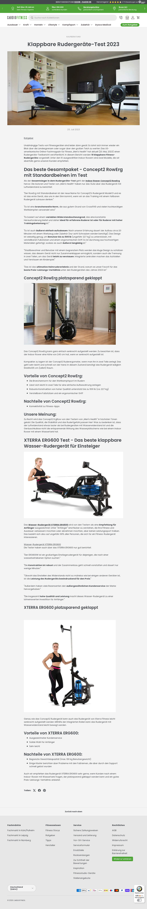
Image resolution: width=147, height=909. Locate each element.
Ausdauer (12, 24)
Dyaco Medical (103, 24)
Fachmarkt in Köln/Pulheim (20, 830)
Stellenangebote (81, 878)
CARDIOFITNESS (19, 900)
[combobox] (72, 18)
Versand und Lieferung (84, 835)
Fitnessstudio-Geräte (84, 873)
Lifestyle (52, 24)
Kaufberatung (73, 36)
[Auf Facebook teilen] (39, 790)
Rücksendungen (81, 855)
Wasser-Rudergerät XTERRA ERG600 (48, 524)
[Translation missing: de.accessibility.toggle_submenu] (19, 24)
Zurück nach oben (73, 811)
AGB (114, 830)
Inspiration (78, 868)
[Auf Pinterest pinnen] (44, 790)
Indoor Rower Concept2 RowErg (103, 180)
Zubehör (85, 24)
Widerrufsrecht (119, 840)
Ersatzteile (78, 850)
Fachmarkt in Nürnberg (19, 840)
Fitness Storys (53, 830)
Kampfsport (68, 24)
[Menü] (143, 886)
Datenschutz (118, 835)
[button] (138, 17)
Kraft (26, 24)
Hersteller (50, 845)
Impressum (118, 845)
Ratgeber (28, 138)
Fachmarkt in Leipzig (17, 835)
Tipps (48, 840)
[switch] (139, 900)
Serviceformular (81, 845)
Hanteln (38, 24)
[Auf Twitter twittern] (34, 790)
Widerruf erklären (122, 858)
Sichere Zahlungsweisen (85, 830)
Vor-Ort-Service (81, 840)
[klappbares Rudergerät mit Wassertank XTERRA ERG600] (68, 524)
